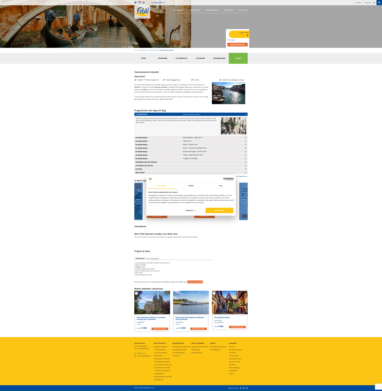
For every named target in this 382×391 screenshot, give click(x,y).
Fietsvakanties (178, 10)
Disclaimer (232, 365)
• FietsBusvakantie (160, 350)
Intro (143, 58)
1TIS (152, 388)
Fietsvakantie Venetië (166, 50)
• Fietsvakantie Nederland (162, 359)
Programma (162, 58)
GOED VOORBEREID (197, 343)
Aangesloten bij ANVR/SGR (200, 347)
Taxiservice (232, 353)
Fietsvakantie (142, 50)
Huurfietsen (176, 356)
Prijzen (238, 58)
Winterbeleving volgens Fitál (181, 347)
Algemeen (232, 343)
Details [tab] (191, 186)
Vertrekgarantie (159, 380)
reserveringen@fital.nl (144, 356)
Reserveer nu (237, 44)
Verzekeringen (195, 350)
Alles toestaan (219, 210)
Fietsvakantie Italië (153, 50)
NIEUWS (213, 343)
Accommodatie (181, 58)
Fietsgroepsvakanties (160, 347)
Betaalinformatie (196, 353)
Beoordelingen (219, 58)
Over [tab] (221, 186)
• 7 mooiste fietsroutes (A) (162, 371)
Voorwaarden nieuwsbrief (218, 347)
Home (136, 50)
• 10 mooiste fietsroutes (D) (163, 365)
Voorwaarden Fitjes (235, 359)
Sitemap (231, 374)
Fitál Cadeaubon (215, 350)
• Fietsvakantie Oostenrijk (162, 368)
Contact (358, 2)
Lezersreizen (229, 10)
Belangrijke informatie (179, 350)
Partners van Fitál (234, 362)
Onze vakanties (160, 343)
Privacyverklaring (234, 368)
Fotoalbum (200, 58)
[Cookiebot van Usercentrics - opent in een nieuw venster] (225, 179)
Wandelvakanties (212, 10)
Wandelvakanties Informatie (163, 377)
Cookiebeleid (233, 371)
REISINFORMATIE (178, 343)
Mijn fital (368, 2)
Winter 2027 (243, 10)
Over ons (232, 347)
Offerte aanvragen (195, 282)
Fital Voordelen (234, 356)
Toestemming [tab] (161, 186)
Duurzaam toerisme (235, 350)
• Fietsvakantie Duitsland (162, 362)
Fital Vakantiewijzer (178, 353)
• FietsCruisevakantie (160, 353)
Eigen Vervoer (195, 10)
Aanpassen (189, 210)
